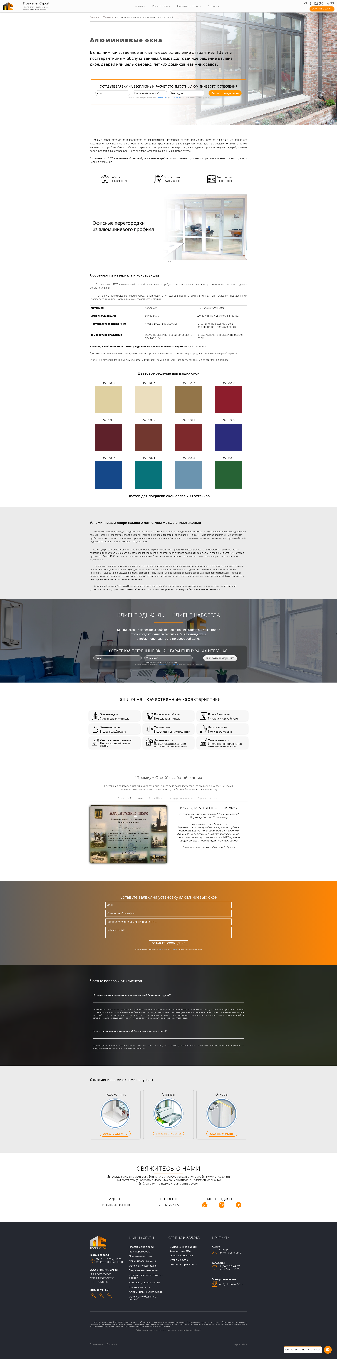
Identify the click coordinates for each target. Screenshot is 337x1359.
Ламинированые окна (142, 1261)
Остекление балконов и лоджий (143, 1298)
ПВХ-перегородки (140, 1251)
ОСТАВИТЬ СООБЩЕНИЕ (168, 943)
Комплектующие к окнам (144, 1282)
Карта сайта (240, 1344)
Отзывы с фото (179, 1260)
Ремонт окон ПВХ (180, 1251)
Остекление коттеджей (143, 1265)
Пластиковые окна (140, 1256)
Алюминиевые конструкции (146, 1292)
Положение (161, 98)
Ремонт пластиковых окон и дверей (146, 1276)
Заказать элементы (115, 1133)
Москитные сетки (139, 1287)
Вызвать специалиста (225, 93)
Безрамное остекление (143, 1270)
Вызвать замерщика (220, 658)
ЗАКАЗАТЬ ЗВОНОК (322, 9)
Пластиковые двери (141, 1246)
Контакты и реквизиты (183, 1264)
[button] (166, 262)
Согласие (176, 98)
